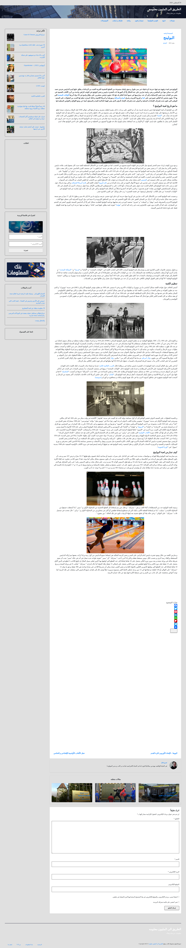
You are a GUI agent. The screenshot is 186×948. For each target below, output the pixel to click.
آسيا (123, 98)
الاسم (176, 859)
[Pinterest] (115, 611)
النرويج (140, 427)
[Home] (179, 19)
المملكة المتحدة (65, 270)
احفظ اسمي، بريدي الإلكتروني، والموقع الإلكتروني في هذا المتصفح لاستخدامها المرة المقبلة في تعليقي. (145, 897)
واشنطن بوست (40, 320)
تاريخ (163, 20)
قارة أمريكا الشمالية (79, 183)
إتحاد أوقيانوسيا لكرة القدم (168, 795)
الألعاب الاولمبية (144, 433)
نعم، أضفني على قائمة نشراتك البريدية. (165, 902)
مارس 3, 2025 (173, 799)
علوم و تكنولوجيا (153, 20)
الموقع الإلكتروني (173, 884)
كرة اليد (131, 795)
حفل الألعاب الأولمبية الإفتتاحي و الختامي (69, 753)
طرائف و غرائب (117, 20)
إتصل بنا (10, 944)
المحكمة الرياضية (84, 795)
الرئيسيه (39, 944)
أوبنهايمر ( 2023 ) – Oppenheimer (34, 65)
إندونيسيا (98, 377)
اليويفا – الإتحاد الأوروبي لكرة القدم (164, 753)
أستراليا (117, 98)
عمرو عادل (164, 762)
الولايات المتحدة (63, 95)
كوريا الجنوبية (163, 447)
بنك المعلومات (29, 944)
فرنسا (77, 270)
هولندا (118, 205)
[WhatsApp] (115, 617)
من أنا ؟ (19, 944)
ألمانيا (159, 116)
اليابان (111, 374)
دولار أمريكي (146, 358)
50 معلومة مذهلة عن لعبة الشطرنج (33, 308)
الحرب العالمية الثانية (106, 366)
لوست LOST (40, 86)
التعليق (176, 819)
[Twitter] (115, 608)
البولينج (168, 38)
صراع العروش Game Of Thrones (34, 34)
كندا (143, 98)
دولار (112, 358)
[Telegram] (115, 624)
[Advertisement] (162, 223)
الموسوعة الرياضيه (168, 33)
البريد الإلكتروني (173, 872)
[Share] (115, 627)
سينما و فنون (139, 20)
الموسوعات (104, 20)
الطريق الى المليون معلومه (165, 9)
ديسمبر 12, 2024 (86, 799)
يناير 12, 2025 (130, 799)
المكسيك (65, 372)
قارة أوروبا (103, 183)
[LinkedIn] (115, 614)
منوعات (172, 20)
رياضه (129, 20)
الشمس (144, 180)
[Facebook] (115, 605)
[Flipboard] (115, 620)
